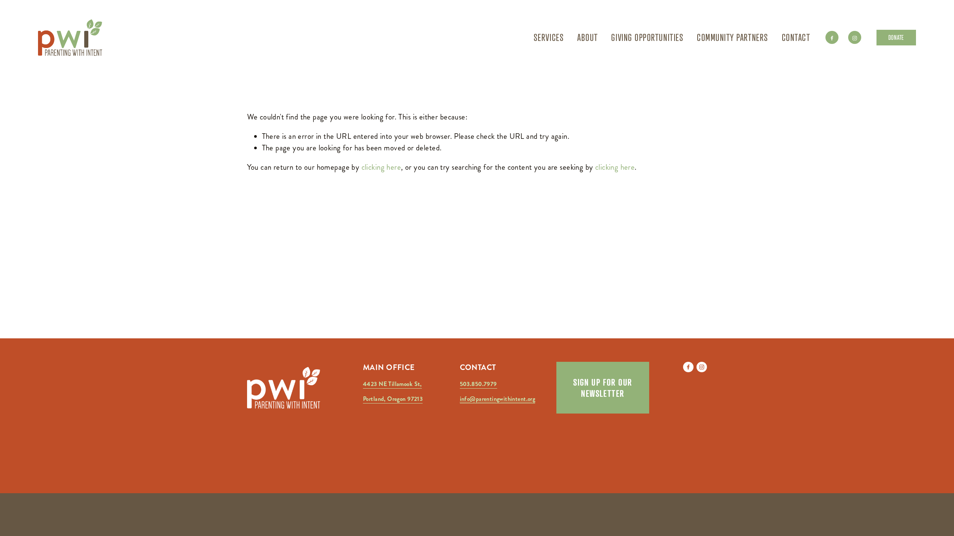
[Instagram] (854, 37)
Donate (896, 37)
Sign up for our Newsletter (602, 388)
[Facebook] (831, 37)
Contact (796, 37)
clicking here (381, 167)
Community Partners (732, 37)
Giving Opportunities (647, 37)
